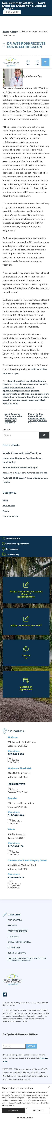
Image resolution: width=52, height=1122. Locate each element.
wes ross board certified (31, 400)
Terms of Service (17, 953)
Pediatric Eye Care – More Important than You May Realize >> (37, 418)
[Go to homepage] (11, 62)
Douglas (12, 798)
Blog (14, 31)
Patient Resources (17, 931)
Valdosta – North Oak (20, 768)
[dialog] (26, 1103)
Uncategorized (11, 516)
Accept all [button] (13, 1110)
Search (6, 430)
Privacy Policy (8, 1106)
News (6, 511)
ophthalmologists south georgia (21, 390)
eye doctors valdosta (22, 387)
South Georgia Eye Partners (26, 397)
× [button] (49, 1087)
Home (6, 31)
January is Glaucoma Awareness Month (25, 472)
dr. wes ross (26, 384)
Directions (14, 751)
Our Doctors (15, 920)
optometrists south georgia (18, 393)
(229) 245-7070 (16, 784)
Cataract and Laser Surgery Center (27, 860)
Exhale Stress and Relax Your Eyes (22, 453)
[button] (45, 62)
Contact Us (14, 947)
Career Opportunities (19, 942)
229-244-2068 (16, 754)
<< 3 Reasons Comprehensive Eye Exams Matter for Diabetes (14, 418)
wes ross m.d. (10, 403)
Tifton (11, 829)
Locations (13, 936)
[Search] (44, 435)
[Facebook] (5, 995)
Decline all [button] (38, 1110)
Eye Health (9, 505)
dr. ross (14, 384)
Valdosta (13, 737)
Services (12, 926)
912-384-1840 (16, 815)
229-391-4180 (16, 846)
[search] (31, 1046)
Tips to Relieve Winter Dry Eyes (20, 467)
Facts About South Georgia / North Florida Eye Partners (27, 959)
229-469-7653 (16, 877)
